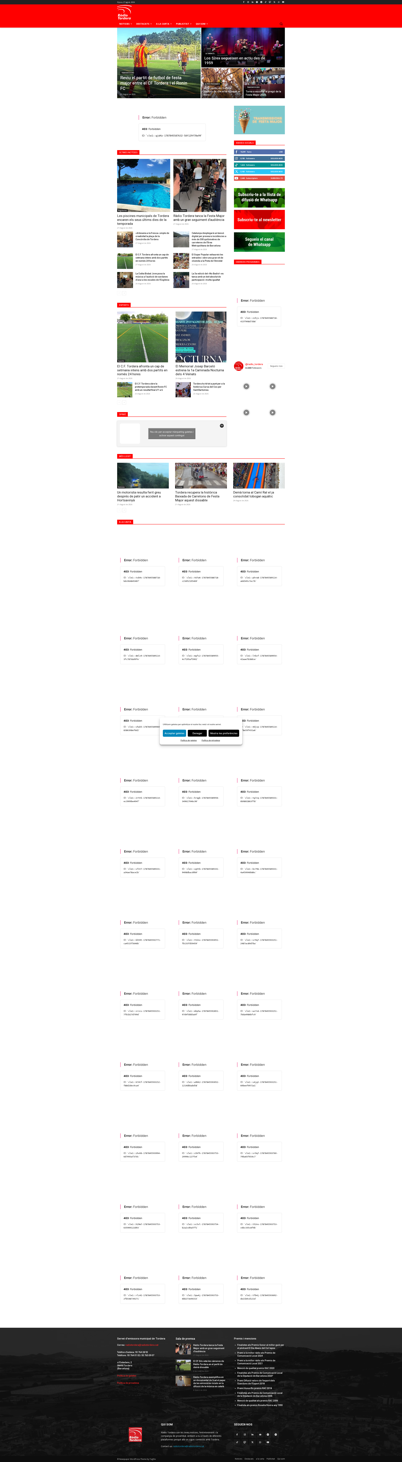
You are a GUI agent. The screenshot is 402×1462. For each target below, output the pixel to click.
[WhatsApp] (278, 2)
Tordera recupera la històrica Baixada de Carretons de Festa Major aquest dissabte (197, 496)
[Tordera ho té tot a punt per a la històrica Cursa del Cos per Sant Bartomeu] (183, 389)
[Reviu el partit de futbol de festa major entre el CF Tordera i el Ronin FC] (159, 63)
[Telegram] (261, 2)
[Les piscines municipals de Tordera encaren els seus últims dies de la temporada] (143, 185)
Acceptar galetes (174, 733)
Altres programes (212, 84)
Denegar (197, 733)
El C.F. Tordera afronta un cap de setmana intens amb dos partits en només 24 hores (152, 257)
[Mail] (260, 1435)
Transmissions (127, 73)
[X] (274, 2)
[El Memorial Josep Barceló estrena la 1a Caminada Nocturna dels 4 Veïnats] (201, 337)
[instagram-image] (246, 385)
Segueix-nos (277, 158)
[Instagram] (248, 2)
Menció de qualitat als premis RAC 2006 (257, 1400)
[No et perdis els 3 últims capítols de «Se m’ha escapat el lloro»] (222, 83)
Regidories (122, 210)
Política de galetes (189, 740)
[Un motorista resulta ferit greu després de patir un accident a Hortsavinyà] (143, 476)
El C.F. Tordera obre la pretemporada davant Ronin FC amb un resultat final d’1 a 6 (151, 386)
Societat (179, 487)
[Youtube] (283, 2)
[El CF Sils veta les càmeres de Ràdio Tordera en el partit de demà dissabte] (183, 1365)
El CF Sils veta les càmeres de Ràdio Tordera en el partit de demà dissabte (208, 1364)
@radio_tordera (254, 364)
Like (281, 152)
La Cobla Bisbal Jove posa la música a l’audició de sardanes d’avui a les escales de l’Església (152, 276)
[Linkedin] (252, 2)
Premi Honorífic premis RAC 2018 (254, 1388)
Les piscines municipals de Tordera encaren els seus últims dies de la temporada (143, 220)
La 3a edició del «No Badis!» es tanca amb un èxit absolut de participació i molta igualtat (208, 276)
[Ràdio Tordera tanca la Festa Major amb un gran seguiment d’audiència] (199, 185)
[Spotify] (257, 2)
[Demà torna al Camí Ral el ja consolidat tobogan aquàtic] (259, 476)
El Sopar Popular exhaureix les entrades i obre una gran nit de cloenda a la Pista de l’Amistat (207, 257)
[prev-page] (119, 293)
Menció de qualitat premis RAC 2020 (255, 1368)
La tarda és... (210, 53)
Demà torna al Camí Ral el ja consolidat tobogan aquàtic (253, 494)
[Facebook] (244, 2)
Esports (121, 361)
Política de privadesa (211, 740)
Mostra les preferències (223, 733)
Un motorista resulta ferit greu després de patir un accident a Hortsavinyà (139, 496)
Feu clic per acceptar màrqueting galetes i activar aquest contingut (171, 433)
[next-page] (124, 293)
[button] (281, 24)
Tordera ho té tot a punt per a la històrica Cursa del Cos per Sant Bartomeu (209, 386)
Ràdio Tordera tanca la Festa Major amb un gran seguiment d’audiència (199, 218)
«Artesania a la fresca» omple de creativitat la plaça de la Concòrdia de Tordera (152, 236)
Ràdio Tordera (180, 210)
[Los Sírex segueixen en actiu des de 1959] (243, 47)
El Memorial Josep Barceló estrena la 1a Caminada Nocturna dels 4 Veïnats (200, 370)
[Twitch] (270, 2)
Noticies (121, 487)
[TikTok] (265, 2)
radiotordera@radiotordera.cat (141, 1345)
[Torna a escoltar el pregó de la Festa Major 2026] (264, 83)
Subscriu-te (277, 178)
